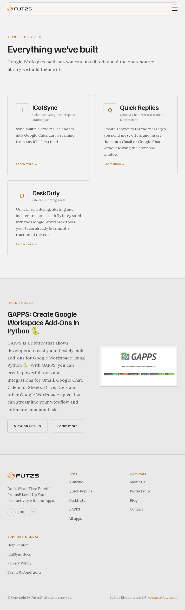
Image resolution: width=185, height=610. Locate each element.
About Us (137, 482)
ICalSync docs (19, 554)
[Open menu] (175, 8)
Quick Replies (80, 491)
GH (22, 512)
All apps (75, 518)
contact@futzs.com (163, 598)
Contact (136, 509)
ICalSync (76, 482)
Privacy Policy (19, 563)
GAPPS (74, 509)
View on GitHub (27, 425)
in (32, 512)
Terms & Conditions (24, 572)
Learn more (67, 425)
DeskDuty (77, 500)
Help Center (17, 545)
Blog (134, 500)
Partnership (140, 491)
